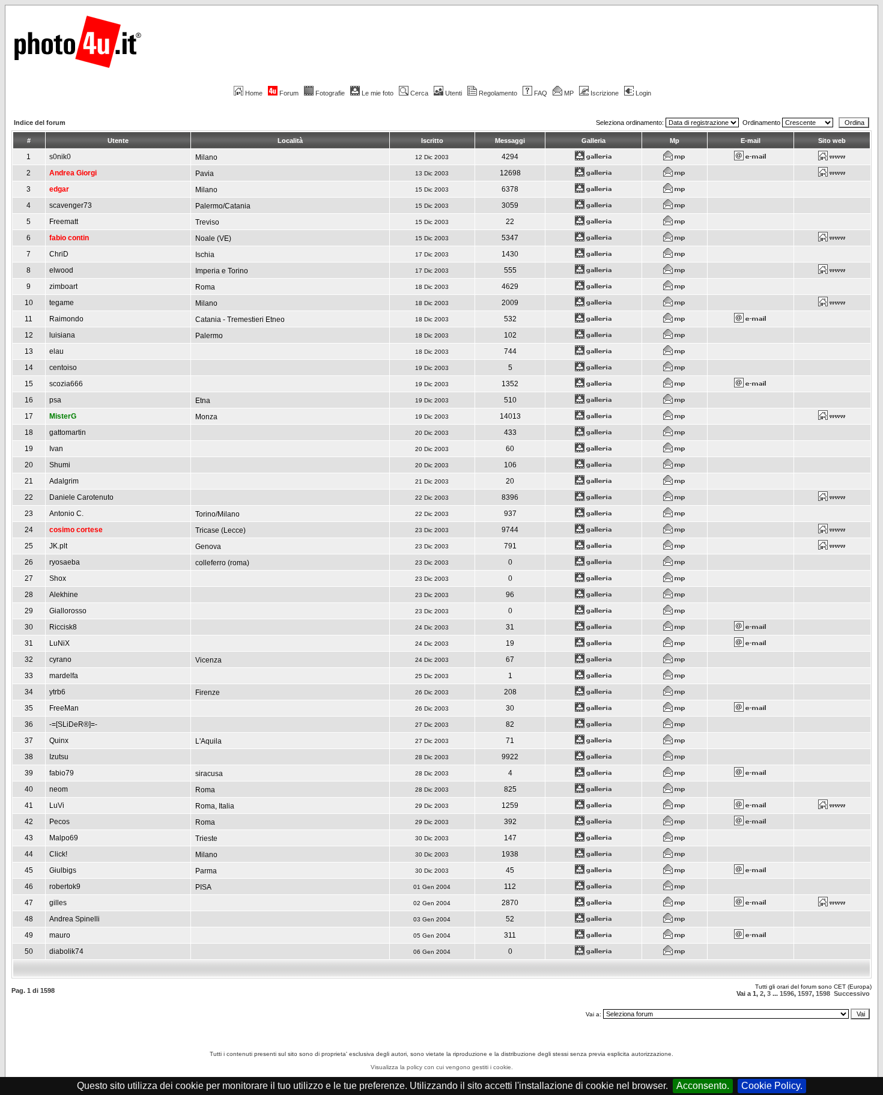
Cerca (419, 93)
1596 (787, 993)
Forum (289, 93)
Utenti (453, 93)
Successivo (852, 993)
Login (643, 93)
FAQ (540, 93)
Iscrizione (604, 93)
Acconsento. (702, 1086)
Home (253, 93)
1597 (805, 993)
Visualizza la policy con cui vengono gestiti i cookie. (442, 1067)
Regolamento (498, 93)
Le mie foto (377, 93)
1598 (823, 993)
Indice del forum (39, 122)
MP (569, 93)
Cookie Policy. (772, 1086)
